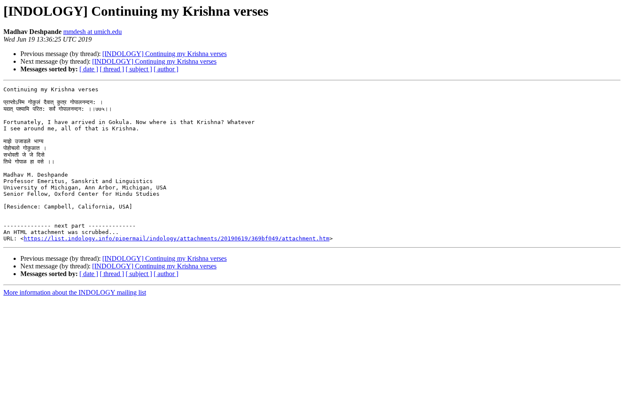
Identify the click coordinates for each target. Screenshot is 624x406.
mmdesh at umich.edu (92, 31)
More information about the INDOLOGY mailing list (74, 292)
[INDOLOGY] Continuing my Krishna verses (164, 53)
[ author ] (166, 69)
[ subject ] (139, 69)
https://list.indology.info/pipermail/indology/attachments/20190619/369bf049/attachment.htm (176, 238)
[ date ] (88, 69)
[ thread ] (112, 69)
